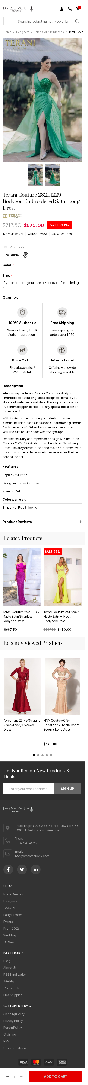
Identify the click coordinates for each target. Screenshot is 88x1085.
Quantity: (10, 297)
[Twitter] (22, 869)
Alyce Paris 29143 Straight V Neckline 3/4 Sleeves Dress (22, 724)
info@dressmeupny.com (32, 856)
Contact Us (11, 988)
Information (13, 953)
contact (53, 282)
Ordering (9, 1034)
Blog (6, 961)
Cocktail (9, 908)
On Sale (8, 942)
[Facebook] (8, 869)
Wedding (9, 935)
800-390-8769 (26, 843)
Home (7, 32)
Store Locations (14, 1048)
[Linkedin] (36, 869)
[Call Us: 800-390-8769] (69, 9)
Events (8, 921)
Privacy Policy (13, 1021)
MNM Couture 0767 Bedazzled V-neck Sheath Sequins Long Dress (61, 724)
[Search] (77, 21)
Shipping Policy (14, 1014)
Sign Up (67, 788)
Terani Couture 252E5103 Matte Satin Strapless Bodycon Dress (21, 616)
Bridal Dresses (13, 894)
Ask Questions (61, 234)
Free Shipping (12, 995)
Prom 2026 (11, 928)
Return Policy (12, 1027)
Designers (10, 901)
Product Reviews (17, 521)
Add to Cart (55, 1076)
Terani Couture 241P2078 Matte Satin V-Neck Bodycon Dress (62, 616)
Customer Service (18, 1006)
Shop (7, 886)
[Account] (61, 9)
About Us (9, 967)
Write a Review (37, 234)
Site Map (9, 981)
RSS (6, 1041)
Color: (9, 265)
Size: (7, 275)
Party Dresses (12, 915)
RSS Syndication (15, 974)
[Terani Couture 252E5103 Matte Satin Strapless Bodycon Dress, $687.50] (22, 577)
